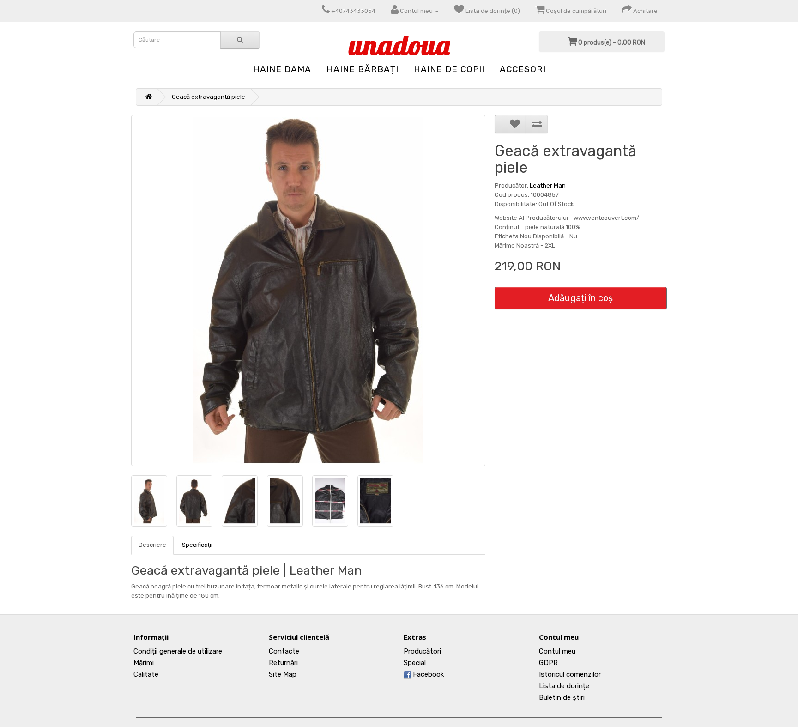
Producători (422, 651)
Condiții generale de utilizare (177, 651)
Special (415, 663)
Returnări (283, 663)
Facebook (427, 674)
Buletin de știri (562, 697)
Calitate (145, 674)
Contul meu (557, 651)
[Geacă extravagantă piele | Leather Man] (308, 290)
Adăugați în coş (580, 297)
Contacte (284, 651)
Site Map (282, 674)
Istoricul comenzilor (570, 674)
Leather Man (548, 185)
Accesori (523, 69)
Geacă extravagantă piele (208, 96)
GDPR (548, 663)
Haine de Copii (449, 69)
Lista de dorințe (564, 686)
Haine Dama (282, 69)
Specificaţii (197, 544)
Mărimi (143, 663)
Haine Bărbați (362, 69)
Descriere (152, 544)
